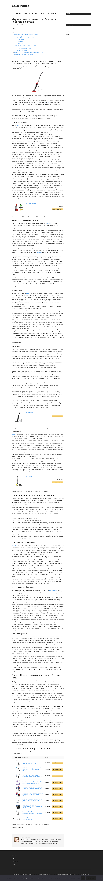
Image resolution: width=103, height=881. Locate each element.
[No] (101, 878)
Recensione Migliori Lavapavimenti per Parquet (26, 34)
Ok (83, 878)
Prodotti (68, 34)
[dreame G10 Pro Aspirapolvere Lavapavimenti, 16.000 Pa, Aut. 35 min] (18, 818)
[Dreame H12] (18, 417)
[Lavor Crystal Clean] (18, 207)
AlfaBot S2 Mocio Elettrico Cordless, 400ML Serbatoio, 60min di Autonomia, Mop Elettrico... (32, 800)
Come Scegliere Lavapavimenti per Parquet (25, 45)
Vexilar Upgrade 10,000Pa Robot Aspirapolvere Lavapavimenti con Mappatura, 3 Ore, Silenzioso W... (32, 806)
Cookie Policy (15, 861)
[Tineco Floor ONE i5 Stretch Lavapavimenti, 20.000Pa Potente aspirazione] (18, 763)
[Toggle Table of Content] (13, 32)
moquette (39, 252)
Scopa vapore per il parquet (24, 48)
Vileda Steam (20, 39)
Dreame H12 (20, 41)
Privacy (13, 864)
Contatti (13, 858)
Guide (67, 31)
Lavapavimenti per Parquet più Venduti (23, 54)
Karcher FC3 (20, 43)
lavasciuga (14, 545)
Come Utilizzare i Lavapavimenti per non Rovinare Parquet (28, 52)
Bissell (49, 223)
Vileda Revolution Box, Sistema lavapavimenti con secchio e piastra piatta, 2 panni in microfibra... (32, 794)
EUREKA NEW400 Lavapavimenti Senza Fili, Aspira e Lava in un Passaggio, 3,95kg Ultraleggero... (31, 769)
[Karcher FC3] (18, 480)
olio (45, 102)
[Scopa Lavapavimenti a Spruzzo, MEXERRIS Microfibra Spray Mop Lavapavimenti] (18, 782)
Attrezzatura (20, 827)
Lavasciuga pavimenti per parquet (25, 47)
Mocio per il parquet (22, 50)
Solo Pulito (20, 6)
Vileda (27, 293)
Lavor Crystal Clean (22, 36)
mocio (13, 636)
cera (48, 102)
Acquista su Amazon (57, 209)
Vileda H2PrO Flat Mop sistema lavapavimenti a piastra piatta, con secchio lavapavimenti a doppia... (32, 788)
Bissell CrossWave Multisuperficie (25, 38)
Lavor (18, 125)
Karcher (13, 434)
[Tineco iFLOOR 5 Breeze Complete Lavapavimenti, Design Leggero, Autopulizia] (18, 776)
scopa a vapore (53, 590)
